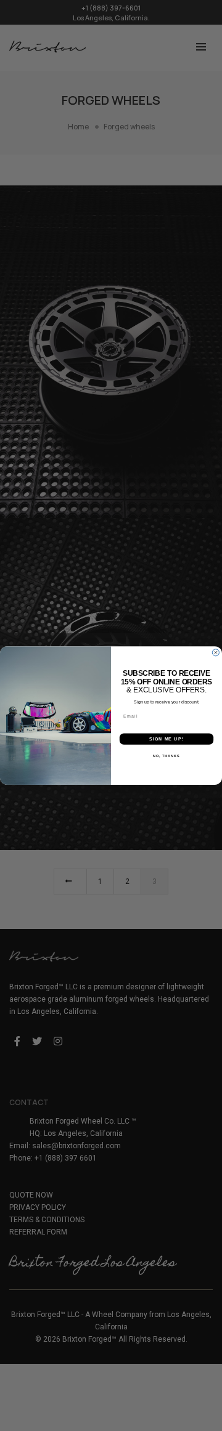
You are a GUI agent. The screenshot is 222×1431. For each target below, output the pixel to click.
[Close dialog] (215, 652)
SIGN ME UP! (166, 739)
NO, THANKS (166, 756)
